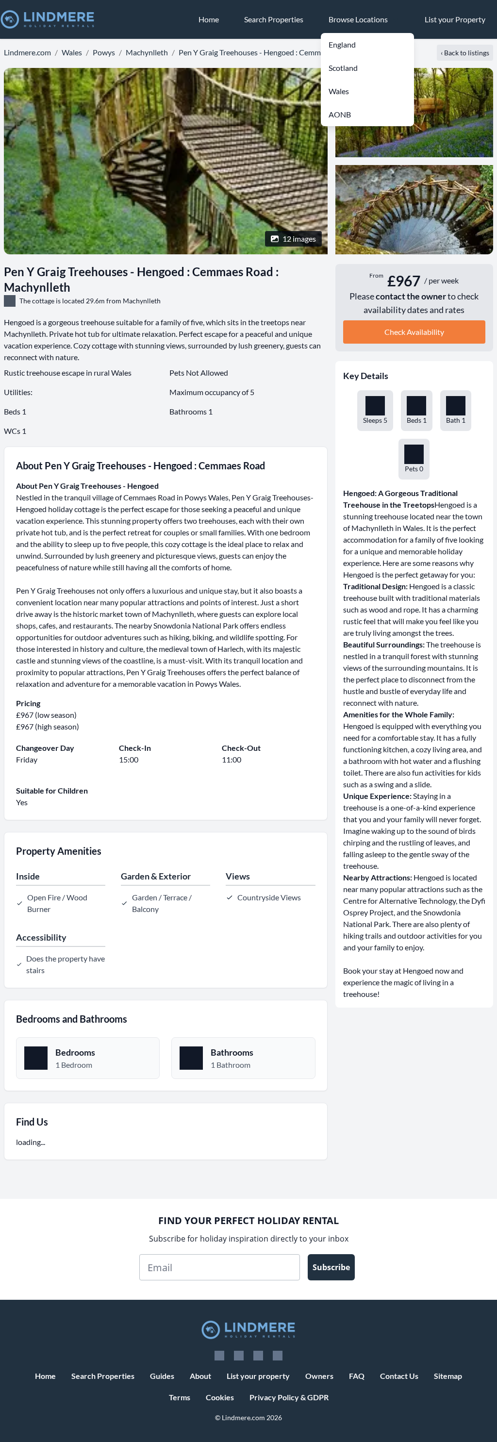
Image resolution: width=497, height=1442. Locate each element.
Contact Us (399, 1375)
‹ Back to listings (465, 53)
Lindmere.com (27, 52)
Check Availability (414, 331)
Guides (162, 1375)
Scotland (343, 67)
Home (45, 1375)
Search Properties (102, 1375)
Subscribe (331, 1267)
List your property (258, 1375)
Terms (179, 1397)
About (200, 1375)
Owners (319, 1375)
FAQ (356, 1375)
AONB (340, 114)
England (342, 44)
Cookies (220, 1397)
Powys (104, 52)
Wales (339, 91)
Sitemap (448, 1375)
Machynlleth (147, 52)
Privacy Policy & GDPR (289, 1397)
